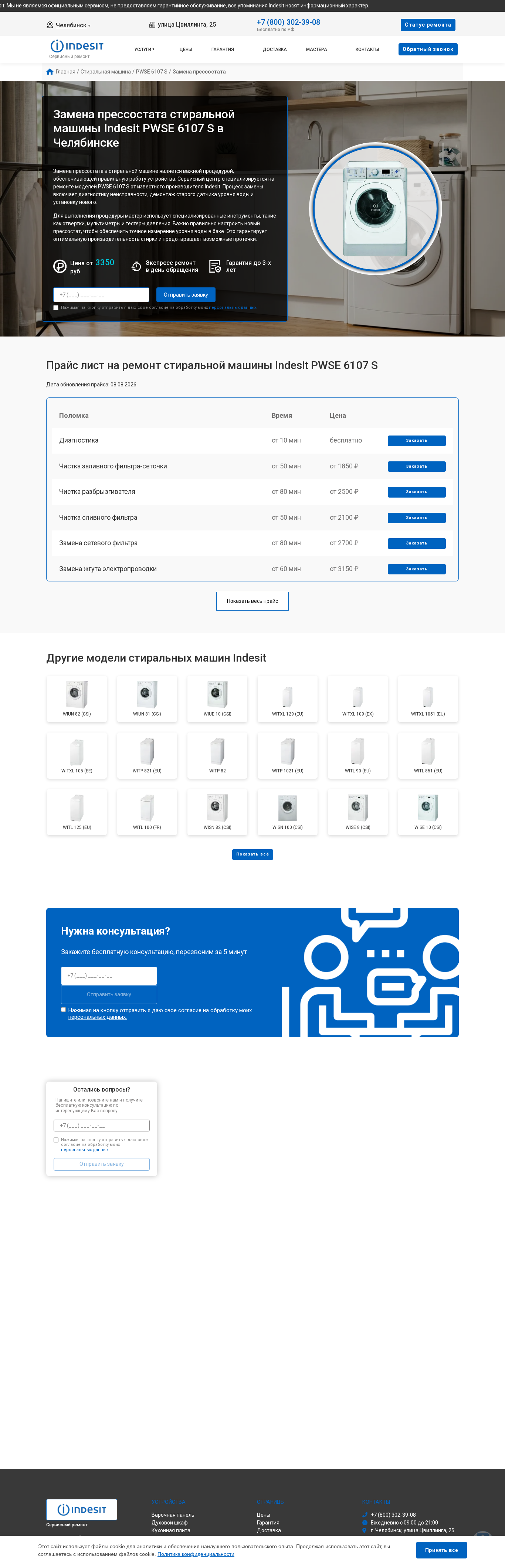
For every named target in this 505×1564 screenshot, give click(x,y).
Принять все (441, 1550)
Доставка (275, 49)
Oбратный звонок (428, 49)
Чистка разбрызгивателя (97, 491)
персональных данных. (233, 307)
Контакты (367, 49)
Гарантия (222, 49)
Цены (186, 49)
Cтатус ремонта (428, 25)
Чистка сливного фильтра (98, 517)
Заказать (417, 440)
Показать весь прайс (252, 601)
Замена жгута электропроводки (108, 569)
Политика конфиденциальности (195, 1554)
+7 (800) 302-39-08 (288, 21)
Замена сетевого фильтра (98, 543)
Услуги (142, 49)
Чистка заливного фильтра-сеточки (113, 466)
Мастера (316, 49)
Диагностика (78, 440)
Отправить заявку (186, 295)
